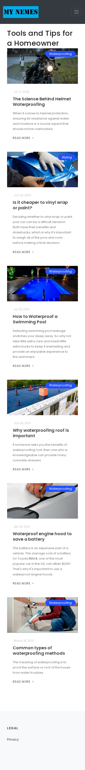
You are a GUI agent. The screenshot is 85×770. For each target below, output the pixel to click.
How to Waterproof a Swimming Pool (35, 319)
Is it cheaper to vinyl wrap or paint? (40, 205)
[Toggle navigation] (76, 12)
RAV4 (33, 558)
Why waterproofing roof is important (41, 433)
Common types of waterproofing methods (39, 650)
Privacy (13, 739)
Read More (22, 138)
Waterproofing (60, 54)
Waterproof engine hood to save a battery (42, 536)
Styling (67, 157)
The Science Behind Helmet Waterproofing (42, 101)
